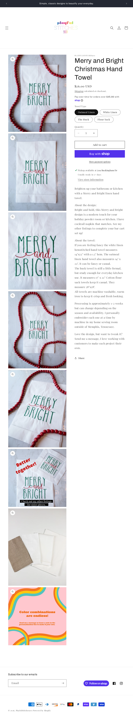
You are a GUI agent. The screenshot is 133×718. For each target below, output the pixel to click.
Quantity (79, 126)
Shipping (79, 91)
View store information (90, 179)
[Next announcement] (126, 3)
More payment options (99, 161)
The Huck (83, 119)
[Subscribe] (62, 683)
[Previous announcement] (6, 3)
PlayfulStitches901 (24, 710)
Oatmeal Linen (86, 112)
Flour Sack (104, 119)
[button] (6, 28)
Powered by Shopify (42, 710)
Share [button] (81, 358)
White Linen (110, 112)
